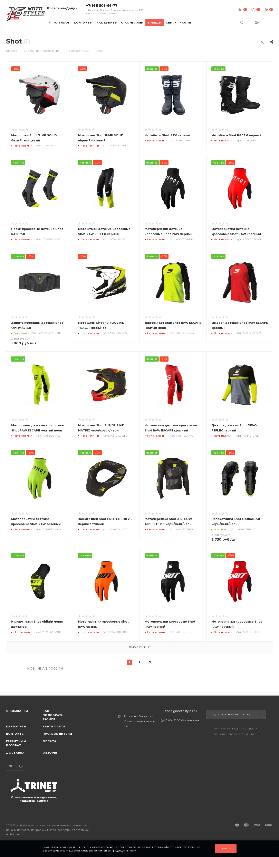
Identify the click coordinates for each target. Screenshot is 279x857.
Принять (226, 848)
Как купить (16, 726)
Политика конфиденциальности (235, 728)
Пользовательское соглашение (234, 734)
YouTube (21, 766)
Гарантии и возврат (16, 743)
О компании (17, 710)
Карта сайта (54, 726)
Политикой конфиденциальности (114, 850)
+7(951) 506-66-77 (114, 9)
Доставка (15, 752)
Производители (57, 733)
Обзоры (50, 752)
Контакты (15, 733)
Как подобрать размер (53, 715)
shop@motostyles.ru (181, 711)
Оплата (49, 741)
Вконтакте (10, 766)
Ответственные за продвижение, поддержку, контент (34, 798)
